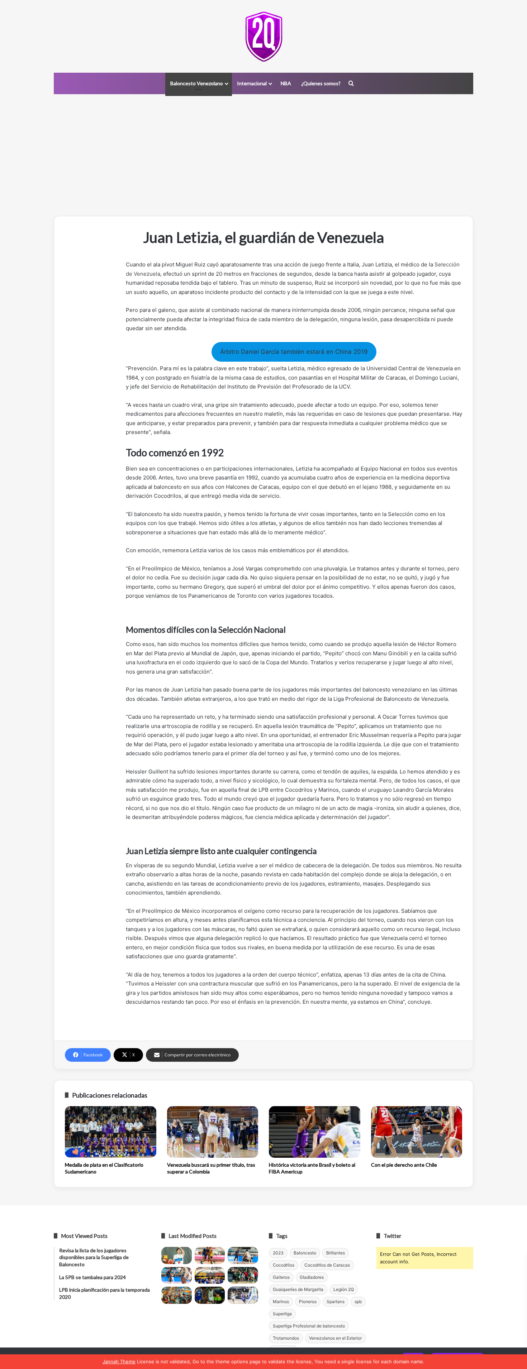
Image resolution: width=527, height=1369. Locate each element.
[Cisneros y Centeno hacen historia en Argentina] (243, 1275)
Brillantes (335, 1252)
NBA (286, 83)
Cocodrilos (283, 1265)
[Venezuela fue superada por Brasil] (176, 1275)
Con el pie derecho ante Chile (404, 1165)
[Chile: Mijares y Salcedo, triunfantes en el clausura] (176, 1255)
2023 (278, 1252)
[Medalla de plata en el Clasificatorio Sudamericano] (110, 1132)
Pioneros (308, 1301)
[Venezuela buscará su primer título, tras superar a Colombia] (212, 1132)
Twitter (393, 1236)
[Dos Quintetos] (263, 36)
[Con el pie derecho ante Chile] (416, 1132)
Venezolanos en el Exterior (335, 1338)
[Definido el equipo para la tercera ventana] (210, 1275)
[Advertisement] (263, 155)
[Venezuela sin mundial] (210, 1255)
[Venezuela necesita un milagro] (243, 1255)
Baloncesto (305, 1252)
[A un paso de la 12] (243, 1295)
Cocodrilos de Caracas (327, 1265)
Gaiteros (281, 1277)
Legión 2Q (343, 1289)
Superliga (282, 1313)
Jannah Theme (119, 1361)
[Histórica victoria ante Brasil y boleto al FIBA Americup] (314, 1132)
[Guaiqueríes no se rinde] (210, 1295)
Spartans (336, 1301)
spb (358, 1301)
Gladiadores (312, 1277)
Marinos (281, 1301)
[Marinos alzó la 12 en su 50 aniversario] (176, 1295)
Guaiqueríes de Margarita (298, 1289)
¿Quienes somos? (321, 83)
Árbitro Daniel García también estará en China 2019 (294, 351)
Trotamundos (286, 1338)
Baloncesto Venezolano (196, 83)
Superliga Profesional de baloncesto (309, 1326)
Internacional (252, 83)
